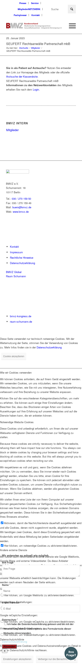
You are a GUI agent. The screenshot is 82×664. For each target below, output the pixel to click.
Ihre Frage (8, 562)
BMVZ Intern (17, 123)
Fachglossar (20, 15)
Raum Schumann (16, 276)
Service (35, 3)
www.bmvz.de (21, 211)
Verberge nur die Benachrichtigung (57, 659)
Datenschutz (10, 619)
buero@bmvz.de (21, 207)
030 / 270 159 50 (21, 198)
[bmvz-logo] (34, 26)
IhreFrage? (71, 653)
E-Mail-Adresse (11, 602)
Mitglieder (12, 130)
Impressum (16, 252)
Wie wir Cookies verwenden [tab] (16, 372)
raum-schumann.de (21, 321)
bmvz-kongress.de (20, 316)
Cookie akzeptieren (13, 356)
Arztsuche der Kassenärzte (22, 76)
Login (36, 89)
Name (6, 585)
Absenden (9, 646)
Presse (22, 3)
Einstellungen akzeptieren (17, 659)
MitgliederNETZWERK (29, 9)
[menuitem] (22, 3)
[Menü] (70, 26)
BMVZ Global (13, 272)
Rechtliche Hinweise (21, 257)
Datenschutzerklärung (22, 263)
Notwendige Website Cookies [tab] (17, 422)
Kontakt (35, 15)
